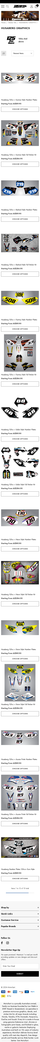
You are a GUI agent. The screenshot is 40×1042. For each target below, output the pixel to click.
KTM (17, 1017)
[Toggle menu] (2, 6)
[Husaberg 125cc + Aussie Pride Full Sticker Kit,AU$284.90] (20, 792)
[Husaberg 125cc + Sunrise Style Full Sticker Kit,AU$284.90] (20, 133)
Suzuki (14, 1019)
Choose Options (20, 109)
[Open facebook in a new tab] (2, 943)
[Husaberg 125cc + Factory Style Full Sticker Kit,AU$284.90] (20, 353)
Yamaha (11, 1017)
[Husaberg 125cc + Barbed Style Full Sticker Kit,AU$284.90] (20, 243)
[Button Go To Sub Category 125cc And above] (11, 40)
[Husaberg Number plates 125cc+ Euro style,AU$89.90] (20, 847)
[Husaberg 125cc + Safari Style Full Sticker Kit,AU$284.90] (20, 463)
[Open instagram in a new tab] (7, 943)
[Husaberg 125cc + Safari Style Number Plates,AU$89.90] (20, 408)
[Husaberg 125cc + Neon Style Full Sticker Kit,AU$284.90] (20, 572)
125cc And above (22, 40)
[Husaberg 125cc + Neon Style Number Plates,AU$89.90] (20, 517)
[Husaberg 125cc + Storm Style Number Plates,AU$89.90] (20, 627)
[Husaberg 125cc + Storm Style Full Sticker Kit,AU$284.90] (20, 682)
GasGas (4, 1019)
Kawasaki (24, 1017)
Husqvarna (33, 1017)
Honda (4, 1017)
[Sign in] (31, 6)
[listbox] (22, 53)
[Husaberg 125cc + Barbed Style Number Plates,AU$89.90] (20, 188)
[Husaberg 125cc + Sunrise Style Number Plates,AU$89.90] (20, 78)
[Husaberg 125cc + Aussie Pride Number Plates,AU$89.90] (20, 737)
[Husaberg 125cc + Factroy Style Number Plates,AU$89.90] (20, 298)
